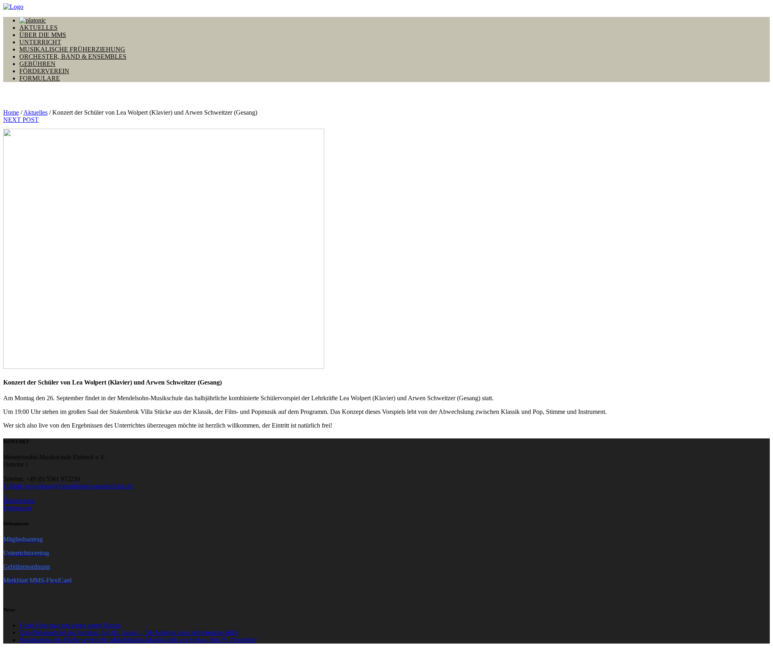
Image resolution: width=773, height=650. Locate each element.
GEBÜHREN (37, 63)
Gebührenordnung (26, 566)
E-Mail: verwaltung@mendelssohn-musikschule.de (68, 486)
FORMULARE (39, 78)
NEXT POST (21, 119)
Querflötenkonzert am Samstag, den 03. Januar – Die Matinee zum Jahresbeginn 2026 (128, 632)
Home (11, 112)
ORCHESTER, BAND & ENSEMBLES (72, 56)
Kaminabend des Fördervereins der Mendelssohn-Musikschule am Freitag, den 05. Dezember (137, 639)
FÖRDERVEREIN (44, 71)
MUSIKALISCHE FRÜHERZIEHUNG (72, 49)
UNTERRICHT (40, 42)
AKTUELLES (38, 27)
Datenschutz (19, 500)
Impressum (17, 507)
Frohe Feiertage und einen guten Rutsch (70, 625)
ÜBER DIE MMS (42, 34)
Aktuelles (35, 112)
